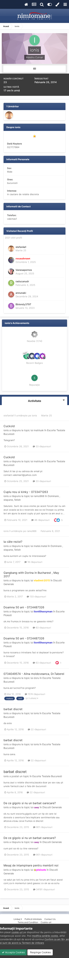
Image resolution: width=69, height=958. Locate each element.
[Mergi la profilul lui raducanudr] (11, 283)
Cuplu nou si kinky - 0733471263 (26, 492)
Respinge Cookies (40, 952)
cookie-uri (17, 932)
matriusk (39, 430)
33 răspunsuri (43, 446)
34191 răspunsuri (45, 889)
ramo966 (39, 496)
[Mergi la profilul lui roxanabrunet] (11, 260)
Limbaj (17, 919)
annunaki (21, 292)
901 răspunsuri (43, 827)
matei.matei (40, 545)
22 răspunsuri (38, 729)
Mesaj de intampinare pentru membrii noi (31, 865)
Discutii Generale (52, 807)
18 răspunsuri (34, 562)
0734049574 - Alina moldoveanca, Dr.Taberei (34, 674)
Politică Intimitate (33, 919)
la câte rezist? (13, 541)
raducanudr (22, 281)
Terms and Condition (28, 922)
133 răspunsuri (37, 596)
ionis (34, 415)
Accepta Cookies (14, 952)
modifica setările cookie (45, 935)
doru (36, 677)
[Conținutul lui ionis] (34, 68)
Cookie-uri (46, 922)
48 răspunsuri (42, 520)
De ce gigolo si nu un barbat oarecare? (30, 803)
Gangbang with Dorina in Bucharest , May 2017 (31, 574)
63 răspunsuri (43, 627)
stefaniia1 (21, 247)
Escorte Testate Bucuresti (47, 776)
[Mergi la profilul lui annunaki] (11, 294)
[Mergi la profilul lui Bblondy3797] (11, 306)
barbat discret (13, 709)
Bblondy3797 (23, 304)
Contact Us (50, 919)
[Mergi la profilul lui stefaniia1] (9, 115)
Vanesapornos (24, 270)
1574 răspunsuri (36, 694)
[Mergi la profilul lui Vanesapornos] (11, 272)
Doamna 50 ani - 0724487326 (24, 607)
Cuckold (9, 426)
